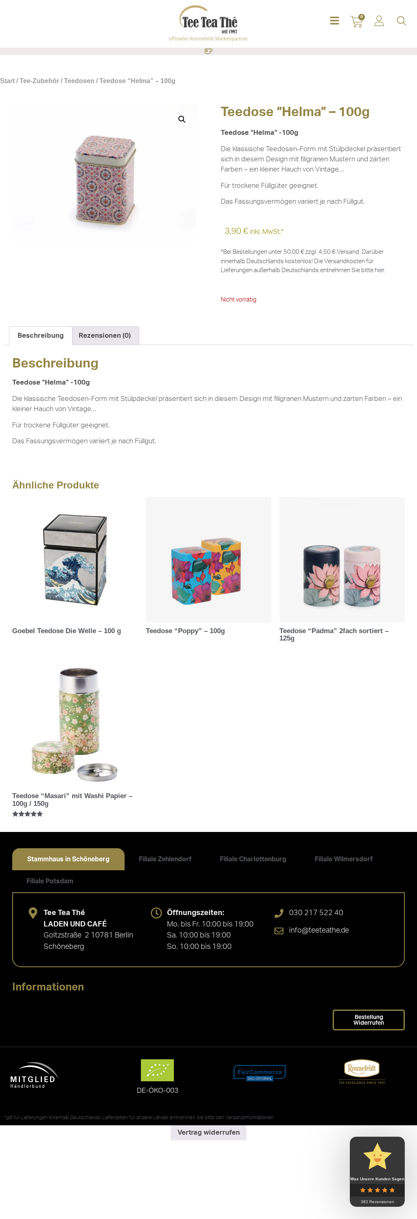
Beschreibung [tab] (41, 335)
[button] (334, 21)
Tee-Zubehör (39, 80)
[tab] (68, 859)
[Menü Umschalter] (208, 51)
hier (379, 270)
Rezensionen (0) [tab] (105, 335)
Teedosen (79, 80)
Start (7, 80)
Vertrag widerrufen (209, 1132)
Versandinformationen (250, 1117)
